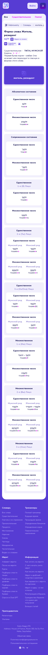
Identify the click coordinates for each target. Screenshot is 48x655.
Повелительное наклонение (32, 532)
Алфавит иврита (9, 562)
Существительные (10, 516)
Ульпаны (5, 619)
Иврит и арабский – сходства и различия (34, 576)
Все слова (6, 512)
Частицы (5, 541)
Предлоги (6, 527)
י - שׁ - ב (16, 53)
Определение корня (33, 527)
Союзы (5, 538)
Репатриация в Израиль (35, 594)
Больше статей (31, 606)
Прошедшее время (33, 520)
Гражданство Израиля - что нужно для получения (35, 600)
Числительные (8, 549)
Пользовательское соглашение (24, 643)
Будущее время (31, 516)
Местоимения (7, 531)
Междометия (7, 545)
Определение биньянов (35, 523)
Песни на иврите (9, 565)
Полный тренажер (33, 512)
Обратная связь (24, 636)
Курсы (4, 569)
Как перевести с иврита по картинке (35, 582)
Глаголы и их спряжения (12, 520)
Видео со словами (9, 552)
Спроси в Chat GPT (10, 597)
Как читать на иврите (34, 562)
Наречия (5, 534)
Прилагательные (9, 523)
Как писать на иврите (34, 571)
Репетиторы (7, 615)
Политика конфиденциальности (24, 639)
